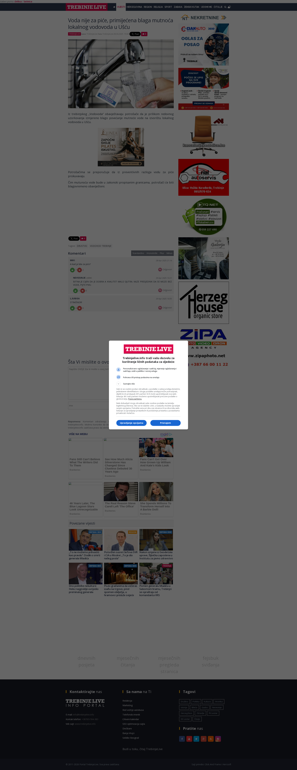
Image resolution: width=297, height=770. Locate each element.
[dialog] (148, 385)
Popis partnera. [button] (135, 399)
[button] (148, 384)
